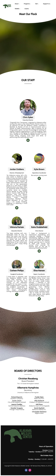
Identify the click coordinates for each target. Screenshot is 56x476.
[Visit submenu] (38, 3)
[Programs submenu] (30, 3)
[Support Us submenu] (50, 3)
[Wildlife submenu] (19, 8)
